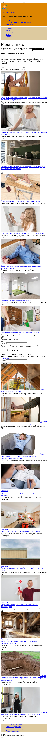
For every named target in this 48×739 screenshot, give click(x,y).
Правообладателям (13, 727)
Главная (9, 28)
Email (4, 344)
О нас (8, 20)
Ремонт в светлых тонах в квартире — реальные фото (22, 233)
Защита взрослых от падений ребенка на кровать (20, 333)
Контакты (9, 24)
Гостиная (9, 33)
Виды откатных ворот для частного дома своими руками (23, 424)
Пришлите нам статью (14, 725)
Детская (9, 30)
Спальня (9, 37)
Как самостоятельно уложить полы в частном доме (21, 201)
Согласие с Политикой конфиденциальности (19, 346)
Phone (3, 361)
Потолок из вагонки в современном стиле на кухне (21, 531)
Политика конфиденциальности (18, 22)
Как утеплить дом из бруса (11, 391)
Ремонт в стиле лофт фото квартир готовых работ (21, 714)
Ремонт (8, 35)
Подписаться (6, 363)
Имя (3, 341)
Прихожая (10, 39)
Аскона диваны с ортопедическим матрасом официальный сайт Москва (18, 457)
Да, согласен (13, 350)
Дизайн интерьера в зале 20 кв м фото (16, 300)
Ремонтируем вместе (9, 12)
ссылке (6, 358)
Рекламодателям (12, 731)
